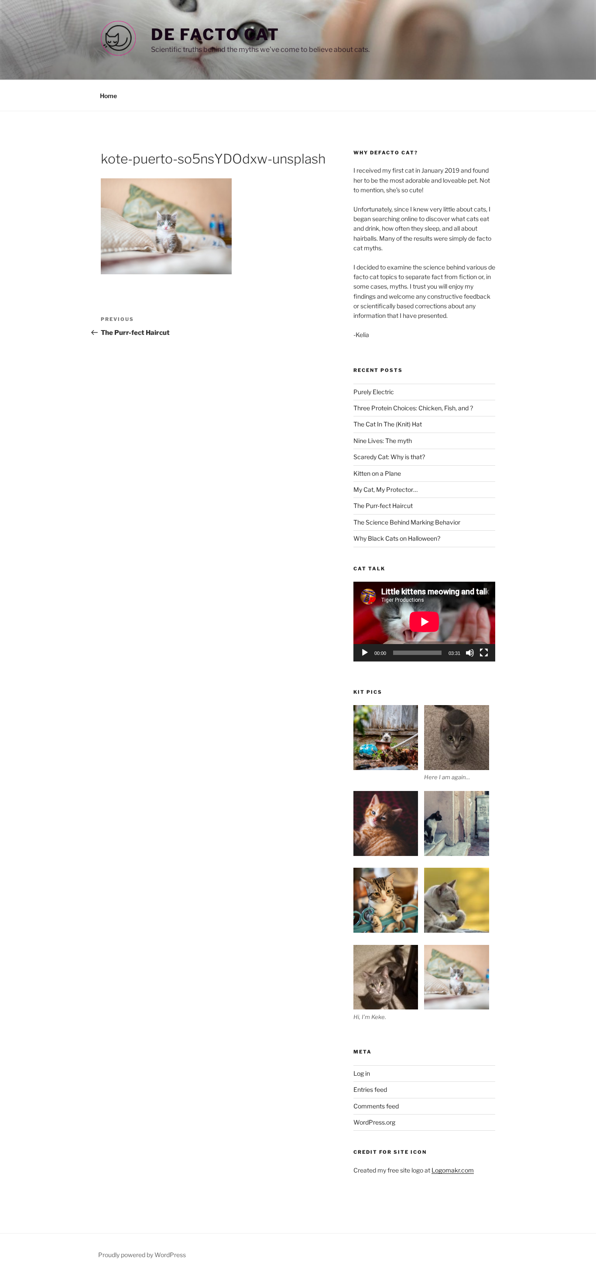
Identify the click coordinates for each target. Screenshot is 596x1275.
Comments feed (376, 1106)
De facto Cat (215, 34)
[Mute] (470, 652)
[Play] (364, 652)
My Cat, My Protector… (385, 489)
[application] (424, 621)
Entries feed (370, 1089)
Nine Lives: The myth (382, 440)
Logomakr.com (453, 1170)
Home (108, 95)
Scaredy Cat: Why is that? (389, 456)
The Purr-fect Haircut (383, 505)
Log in (361, 1073)
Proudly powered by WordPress (142, 1254)
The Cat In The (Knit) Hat (387, 424)
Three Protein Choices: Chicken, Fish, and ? (413, 408)
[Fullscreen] (484, 652)
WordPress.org (374, 1122)
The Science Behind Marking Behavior (406, 522)
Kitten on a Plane (377, 473)
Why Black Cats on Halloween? (396, 538)
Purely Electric (373, 391)
